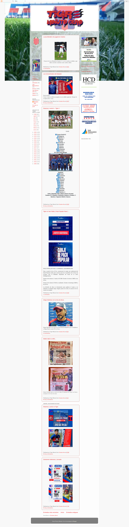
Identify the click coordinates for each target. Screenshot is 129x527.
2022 (35, 138)
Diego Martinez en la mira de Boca (53, 300)
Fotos (33, 76)
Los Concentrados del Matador (52, 74)
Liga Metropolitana (35, 85)
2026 (35, 114)
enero (35, 129)
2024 (35, 134)
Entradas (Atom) (54, 515)
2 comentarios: (47, 68)
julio (35, 118)
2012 (35, 157)
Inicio (62, 512)
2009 (35, 163)
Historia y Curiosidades (35, 79)
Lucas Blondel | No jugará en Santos (54, 37)
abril (35, 123)
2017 (35, 148)
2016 (35, 150)
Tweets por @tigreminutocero (88, 66)
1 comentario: (46, 294)
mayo (35, 121)
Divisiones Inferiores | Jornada (52, 459)
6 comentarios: (47, 333)
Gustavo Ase (36, 102)
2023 (35, 136)
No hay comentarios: (48, 102)
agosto (35, 116)
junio (35, 119)
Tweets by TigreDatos (86, 71)
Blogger (75, 521)
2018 (35, 146)
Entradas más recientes (50, 512)
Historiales (34, 82)
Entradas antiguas (72, 512)
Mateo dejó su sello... (49, 339)
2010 (35, 161)
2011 (35, 159)
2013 (35, 155)
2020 (35, 142)
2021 (35, 140)
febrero (35, 127)
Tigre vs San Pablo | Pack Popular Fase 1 (55, 211)
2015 (35, 152)
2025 (35, 132)
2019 (35, 144)
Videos (34, 93)
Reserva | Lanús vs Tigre (50, 406)
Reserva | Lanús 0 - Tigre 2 (51, 108)
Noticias (34, 88)
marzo (35, 125)
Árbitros (34, 95)
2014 (35, 153)
